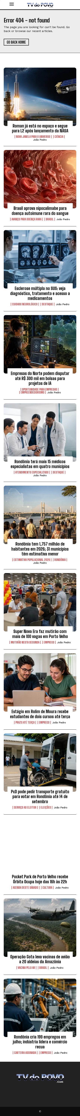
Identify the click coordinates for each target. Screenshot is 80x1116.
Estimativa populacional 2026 (32, 559)
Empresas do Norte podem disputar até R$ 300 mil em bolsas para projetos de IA (40, 378)
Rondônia (60, 559)
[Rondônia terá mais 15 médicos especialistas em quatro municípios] (40, 432)
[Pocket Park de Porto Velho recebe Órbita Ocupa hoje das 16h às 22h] (40, 847)
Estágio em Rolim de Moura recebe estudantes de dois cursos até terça (40, 714)
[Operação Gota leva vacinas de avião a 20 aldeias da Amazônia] (40, 927)
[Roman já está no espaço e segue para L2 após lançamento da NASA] (40, 97)
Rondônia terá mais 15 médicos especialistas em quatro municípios (40, 464)
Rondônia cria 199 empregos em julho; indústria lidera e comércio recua (40, 1041)
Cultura (47, 887)
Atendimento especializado (32, 472)
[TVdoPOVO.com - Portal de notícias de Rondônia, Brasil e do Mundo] (40, 4)
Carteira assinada (25, 1052)
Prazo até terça (25, 722)
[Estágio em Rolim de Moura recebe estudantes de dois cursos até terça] (40, 682)
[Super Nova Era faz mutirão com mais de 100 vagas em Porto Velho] (40, 602)
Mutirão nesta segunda (25, 642)
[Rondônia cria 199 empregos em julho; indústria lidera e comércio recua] (40, 1008)
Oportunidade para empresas (39, 389)
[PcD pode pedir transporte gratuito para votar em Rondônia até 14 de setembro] (40, 762)
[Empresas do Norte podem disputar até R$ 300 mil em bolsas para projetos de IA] (40, 344)
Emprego (49, 642)
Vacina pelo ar (26, 967)
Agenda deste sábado (25, 887)
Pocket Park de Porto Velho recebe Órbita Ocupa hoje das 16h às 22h (40, 879)
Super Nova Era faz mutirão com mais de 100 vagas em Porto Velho (40, 634)
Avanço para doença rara (26, 219)
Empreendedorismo (32, 392)
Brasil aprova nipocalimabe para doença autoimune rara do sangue (40, 211)
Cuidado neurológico (25, 304)
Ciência (59, 136)
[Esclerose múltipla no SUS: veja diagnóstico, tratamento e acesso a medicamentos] (40, 259)
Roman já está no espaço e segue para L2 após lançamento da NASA (40, 128)
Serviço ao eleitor (25, 807)
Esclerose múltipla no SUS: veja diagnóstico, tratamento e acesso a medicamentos (40, 293)
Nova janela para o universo (33, 136)
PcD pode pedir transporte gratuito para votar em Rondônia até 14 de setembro (40, 796)
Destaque (47, 304)
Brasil (50, 219)
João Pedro (40, 139)
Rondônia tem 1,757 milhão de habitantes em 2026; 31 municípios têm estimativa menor (40, 548)
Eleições (46, 807)
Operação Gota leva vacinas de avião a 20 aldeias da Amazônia (40, 959)
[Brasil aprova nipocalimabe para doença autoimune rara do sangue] (40, 179)
